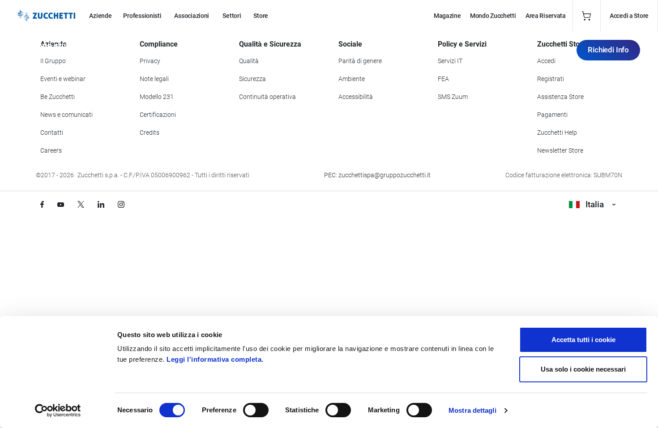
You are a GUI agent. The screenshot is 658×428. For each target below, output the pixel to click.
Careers (51, 150)
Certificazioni (158, 114)
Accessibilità (355, 96)
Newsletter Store (560, 150)
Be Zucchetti (57, 96)
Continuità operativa (267, 96)
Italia (594, 204)
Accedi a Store (629, 15)
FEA (443, 78)
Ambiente (351, 78)
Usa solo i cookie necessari (583, 369)
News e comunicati (66, 114)
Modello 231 (157, 96)
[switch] (256, 410)
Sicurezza (252, 78)
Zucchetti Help (557, 132)
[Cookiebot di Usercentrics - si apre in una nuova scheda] (58, 410)
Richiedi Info (608, 49)
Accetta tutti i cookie (583, 339)
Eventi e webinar (62, 78)
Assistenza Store (560, 96)
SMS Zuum (453, 96)
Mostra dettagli (472, 410)
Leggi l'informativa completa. (215, 359)
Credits (149, 132)
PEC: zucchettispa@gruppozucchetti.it (377, 175)
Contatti (51, 132)
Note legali (154, 78)
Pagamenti (552, 114)
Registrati (550, 78)
